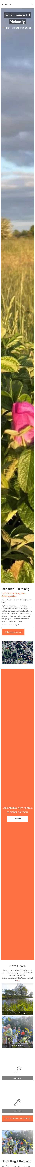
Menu (31, 4)
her (18, 980)
